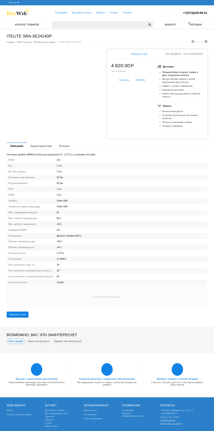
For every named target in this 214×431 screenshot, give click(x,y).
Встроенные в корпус (45, 42)
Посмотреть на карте (171, 423)
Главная (11, 42)
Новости (100, 12)
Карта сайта (51, 426)
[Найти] (149, 24)
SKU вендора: (173, 54)
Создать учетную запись (19, 414)
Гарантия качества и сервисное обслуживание (107, 378)
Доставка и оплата (81, 12)
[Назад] (192, 42)
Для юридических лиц (56, 413)
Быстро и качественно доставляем (36, 378)
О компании (61, 12)
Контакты (127, 12)
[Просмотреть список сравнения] (176, 14)
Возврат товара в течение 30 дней (177, 378)
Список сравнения (93, 418)
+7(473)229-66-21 (195, 13)
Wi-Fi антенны (25, 42)
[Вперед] (206, 42)
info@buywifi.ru (167, 420)
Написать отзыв (139, 54)
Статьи (48, 423)
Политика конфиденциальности (133, 414)
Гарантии (49, 416)
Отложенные (90, 414)
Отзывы (114, 12)
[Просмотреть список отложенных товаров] (169, 14)
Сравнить (140, 80)
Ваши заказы (90, 410)
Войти (10, 410)
